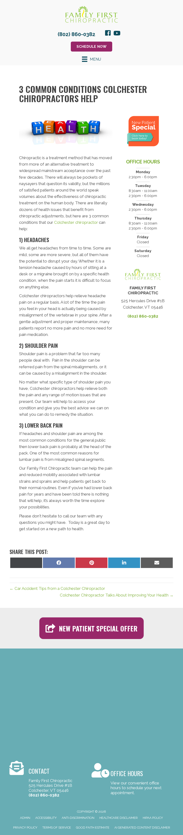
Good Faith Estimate (92, 827)
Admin (25, 818)
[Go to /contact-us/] (128, 779)
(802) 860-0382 (76, 34)
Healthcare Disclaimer (118, 818)
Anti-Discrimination (78, 818)
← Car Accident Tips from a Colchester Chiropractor (57, 588)
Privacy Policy (25, 827)
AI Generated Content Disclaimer (142, 827)
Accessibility (46, 818)
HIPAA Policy (153, 818)
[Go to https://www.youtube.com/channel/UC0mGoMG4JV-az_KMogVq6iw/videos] (116, 33)
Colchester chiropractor (76, 222)
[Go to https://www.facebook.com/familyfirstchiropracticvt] (108, 34)
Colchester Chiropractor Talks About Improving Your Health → (116, 595)
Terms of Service (56, 827)
